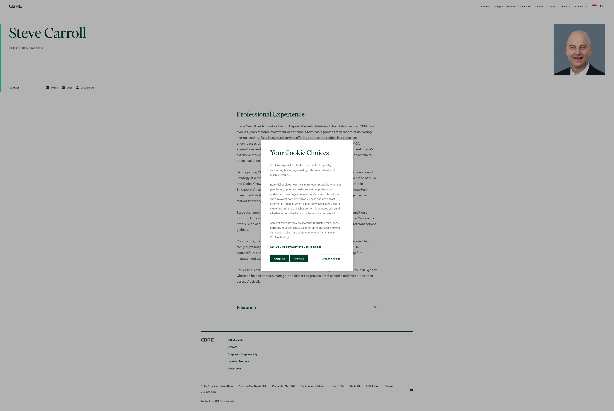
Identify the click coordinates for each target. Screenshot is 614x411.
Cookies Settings (331, 258)
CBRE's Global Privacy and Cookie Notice (295, 246)
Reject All (299, 258)
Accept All (279, 258)
